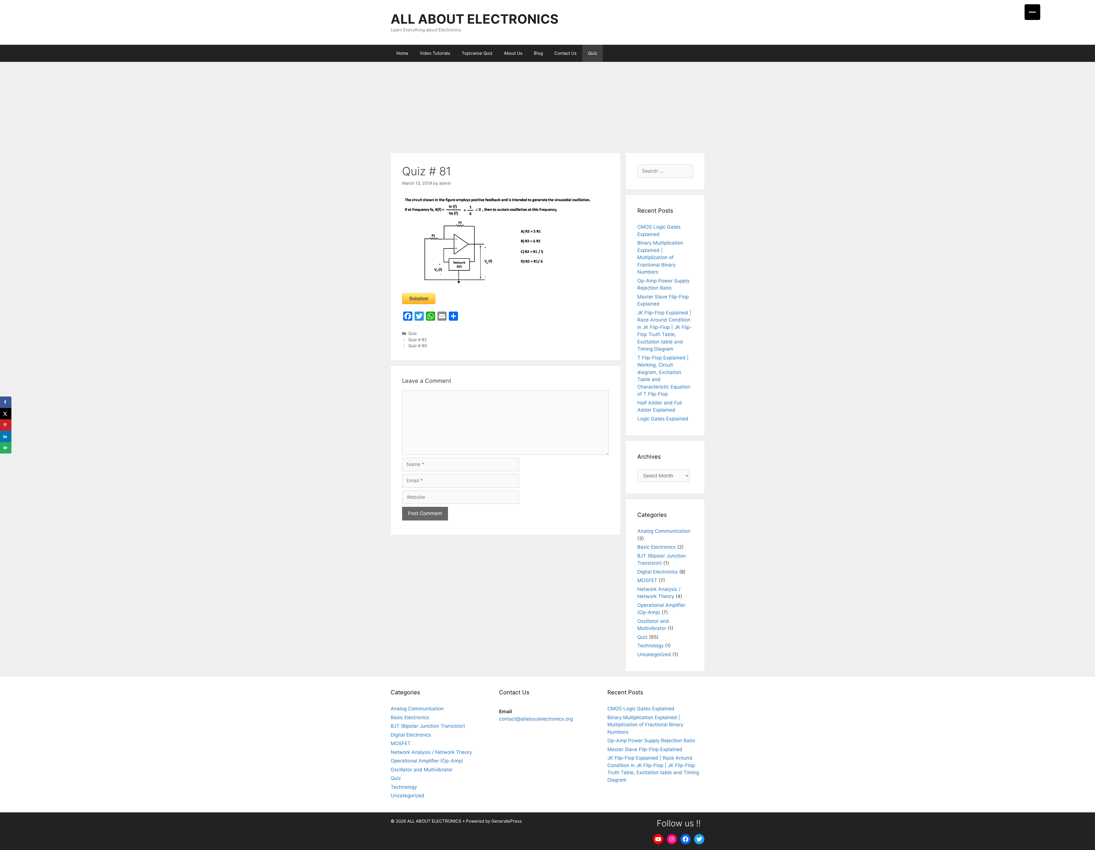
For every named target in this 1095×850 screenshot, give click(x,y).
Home (402, 53)
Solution (418, 298)
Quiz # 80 (417, 345)
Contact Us (565, 53)
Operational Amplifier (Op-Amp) (427, 761)
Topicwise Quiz (477, 53)
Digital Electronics (657, 572)
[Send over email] (5, 448)
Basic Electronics (656, 547)
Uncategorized (654, 654)
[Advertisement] (547, 105)
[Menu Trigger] (1032, 12)
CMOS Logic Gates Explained (640, 708)
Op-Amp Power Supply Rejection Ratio (651, 740)
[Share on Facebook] (5, 402)
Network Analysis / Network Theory (431, 752)
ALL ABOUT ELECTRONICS (474, 19)
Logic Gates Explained (662, 419)
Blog (538, 53)
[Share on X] (5, 413)
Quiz (592, 53)
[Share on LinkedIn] (5, 436)
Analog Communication (663, 531)
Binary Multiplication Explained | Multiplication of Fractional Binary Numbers (660, 257)
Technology (650, 645)
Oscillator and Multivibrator (422, 769)
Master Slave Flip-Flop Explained (644, 749)
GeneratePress (506, 821)
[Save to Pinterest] (5, 425)
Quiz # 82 (417, 339)
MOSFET (647, 580)
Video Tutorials (435, 53)
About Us (513, 53)
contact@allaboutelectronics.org (536, 719)
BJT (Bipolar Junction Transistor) (428, 726)
